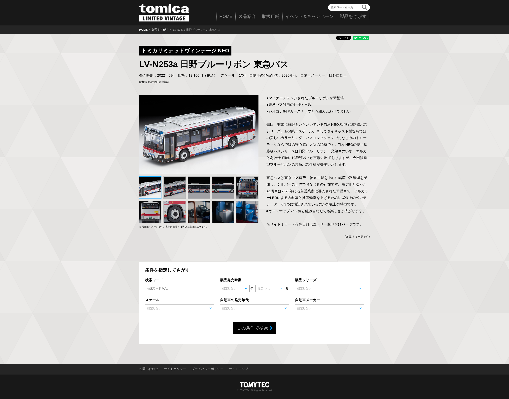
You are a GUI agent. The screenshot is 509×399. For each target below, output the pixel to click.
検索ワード (154, 280)
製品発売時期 (231, 280)
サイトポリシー (175, 369)
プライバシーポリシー (207, 369)
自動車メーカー (307, 300)
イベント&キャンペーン (309, 16)
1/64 (242, 75)
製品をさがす (353, 16)
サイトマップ (238, 369)
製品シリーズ (306, 280)
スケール (152, 300)
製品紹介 (247, 16)
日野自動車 (338, 75)
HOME (225, 16)
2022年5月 (165, 75)
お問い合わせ (148, 369)
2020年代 (289, 75)
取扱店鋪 (270, 16)
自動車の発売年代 (234, 300)
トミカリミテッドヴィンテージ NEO (185, 51)
